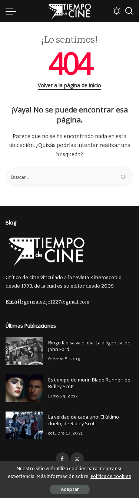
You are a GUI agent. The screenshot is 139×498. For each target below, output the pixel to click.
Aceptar (70, 489)
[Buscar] (129, 11)
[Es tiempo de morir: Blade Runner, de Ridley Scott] (24, 388)
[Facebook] (62, 459)
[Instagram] (77, 459)
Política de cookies (110, 476)
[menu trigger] (13, 11)
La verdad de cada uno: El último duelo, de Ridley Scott (83, 420)
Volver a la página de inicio (69, 85)
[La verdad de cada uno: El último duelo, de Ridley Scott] (24, 425)
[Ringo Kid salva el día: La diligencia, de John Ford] (24, 351)
